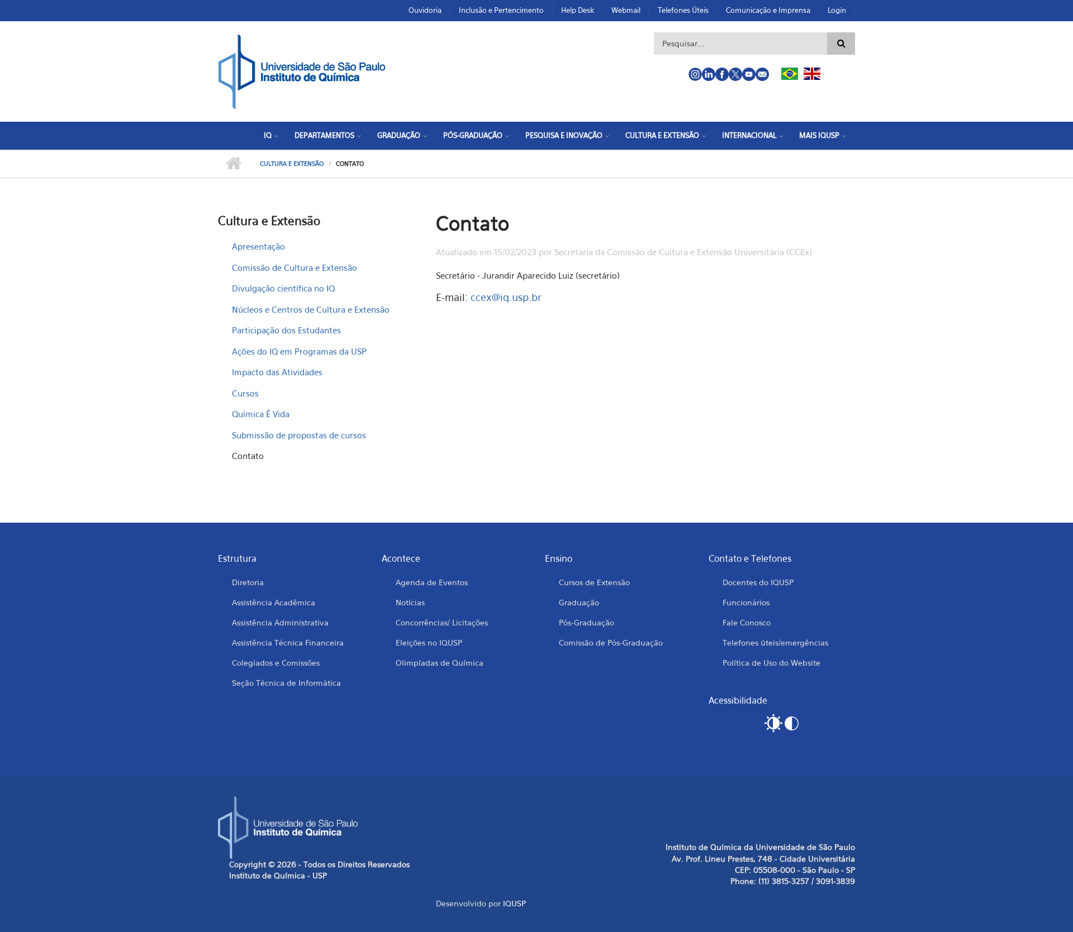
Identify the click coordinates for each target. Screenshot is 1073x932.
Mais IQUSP (819, 135)
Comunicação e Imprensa (768, 10)
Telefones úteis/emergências (775, 642)
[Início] (302, 70)
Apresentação (258, 246)
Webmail (625, 10)
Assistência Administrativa (280, 622)
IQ (268, 135)
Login (837, 10)
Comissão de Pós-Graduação (611, 642)
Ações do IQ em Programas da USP (299, 351)
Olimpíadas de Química (439, 662)
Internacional (749, 135)
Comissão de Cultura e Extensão (294, 267)
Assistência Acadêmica (273, 602)
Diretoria (248, 582)
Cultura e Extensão (662, 135)
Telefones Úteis (683, 10)
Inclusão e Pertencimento (501, 10)
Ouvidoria (425, 10)
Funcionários (746, 602)
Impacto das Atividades (277, 372)
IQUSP (514, 903)
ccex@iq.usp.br (506, 297)
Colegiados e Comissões (276, 662)
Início (233, 164)
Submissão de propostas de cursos (299, 435)
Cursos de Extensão (594, 582)
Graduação (398, 135)
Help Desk (577, 10)
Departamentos (324, 135)
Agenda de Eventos (432, 582)
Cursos (245, 393)
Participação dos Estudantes (286, 330)
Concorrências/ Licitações (442, 622)
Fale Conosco (747, 622)
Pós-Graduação (472, 135)
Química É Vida (260, 414)
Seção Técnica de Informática (286, 682)
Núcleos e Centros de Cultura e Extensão (311, 309)
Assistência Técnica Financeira (288, 642)
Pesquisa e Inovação (563, 135)
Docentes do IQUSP (758, 582)
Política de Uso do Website (771, 662)
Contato (248, 456)
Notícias (410, 602)
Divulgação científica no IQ (283, 288)
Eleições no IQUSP (429, 642)
